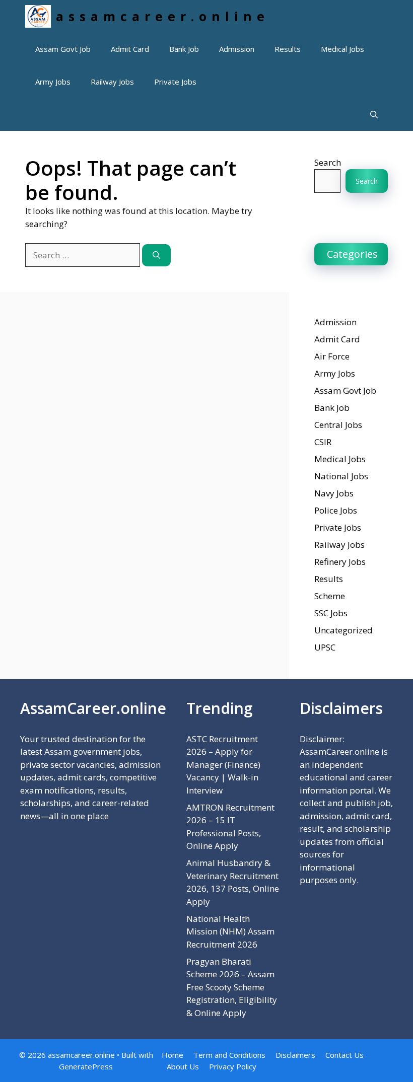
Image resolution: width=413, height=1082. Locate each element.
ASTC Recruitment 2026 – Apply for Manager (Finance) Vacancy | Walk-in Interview (223, 764)
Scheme (329, 596)
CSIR (322, 442)
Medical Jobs (342, 49)
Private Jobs (175, 82)
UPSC (324, 647)
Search (327, 162)
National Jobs (341, 476)
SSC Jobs (331, 613)
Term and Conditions (229, 1055)
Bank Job (184, 49)
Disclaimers (295, 1055)
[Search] (156, 255)
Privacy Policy (232, 1066)
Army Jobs (53, 82)
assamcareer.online (162, 16)
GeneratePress (86, 1066)
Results (287, 49)
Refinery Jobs (340, 561)
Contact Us (344, 1055)
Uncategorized (343, 630)
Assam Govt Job (63, 49)
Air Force (332, 356)
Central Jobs (338, 424)
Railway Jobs (112, 82)
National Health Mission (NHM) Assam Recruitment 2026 (230, 931)
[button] (374, 114)
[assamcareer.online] (38, 16)
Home (172, 1055)
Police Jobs (335, 510)
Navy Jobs (334, 493)
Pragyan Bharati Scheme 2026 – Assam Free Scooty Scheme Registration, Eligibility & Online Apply (231, 987)
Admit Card (130, 49)
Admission (236, 49)
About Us (183, 1066)
